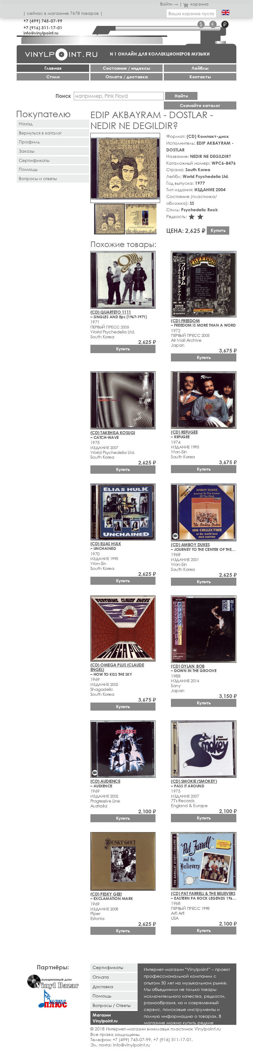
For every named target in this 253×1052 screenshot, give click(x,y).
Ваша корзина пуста (191, 13)
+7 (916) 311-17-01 (42, 27)
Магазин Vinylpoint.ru (105, 1017)
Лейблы (200, 68)
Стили (53, 76)
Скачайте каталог (200, 105)
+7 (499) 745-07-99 (42, 20)
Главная (52, 68)
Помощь (28, 169)
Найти (181, 95)
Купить (218, 230)
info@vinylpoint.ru (40, 32)
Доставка (103, 986)
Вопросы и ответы (38, 178)
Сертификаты (34, 160)
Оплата (101, 977)
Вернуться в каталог (40, 132)
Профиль (29, 141)
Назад (25, 123)
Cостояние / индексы (126, 68)
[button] (154, 139)
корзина (199, 3)
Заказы (26, 151)
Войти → (169, 3)
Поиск (63, 96)
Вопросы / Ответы (112, 1005)
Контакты (200, 76)
